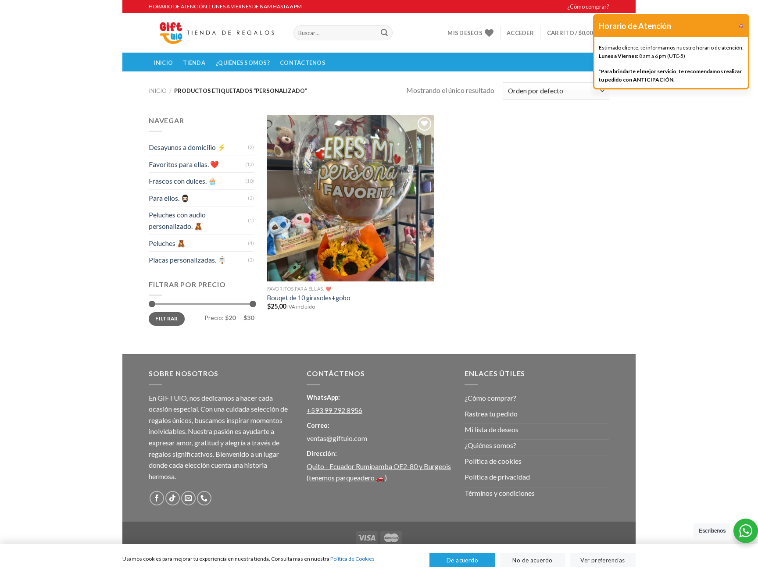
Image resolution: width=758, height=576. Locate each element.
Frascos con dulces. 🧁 (183, 181)
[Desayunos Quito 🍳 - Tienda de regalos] (214, 33)
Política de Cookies (352, 558)
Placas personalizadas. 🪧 (187, 260)
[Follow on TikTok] (172, 498)
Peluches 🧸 (167, 243)
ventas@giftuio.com (337, 438)
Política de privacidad (497, 477)
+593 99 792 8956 (334, 410)
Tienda (194, 62)
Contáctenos (302, 62)
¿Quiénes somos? (242, 62)
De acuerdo (462, 560)
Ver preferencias (602, 560)
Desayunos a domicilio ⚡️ (187, 147)
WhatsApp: (323, 397)
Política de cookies (493, 461)
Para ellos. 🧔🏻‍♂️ (169, 198)
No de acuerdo (532, 560)
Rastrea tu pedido (491, 413)
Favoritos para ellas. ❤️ (184, 164)
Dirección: (322, 453)
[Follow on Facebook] (157, 498)
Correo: (318, 425)
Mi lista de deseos (491, 429)
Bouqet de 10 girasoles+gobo (308, 298)
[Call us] (204, 498)
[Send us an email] (188, 498)
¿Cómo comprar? (588, 6)
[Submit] (384, 32)
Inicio (163, 62)
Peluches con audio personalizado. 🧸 (177, 220)
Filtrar (166, 318)
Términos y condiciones (500, 493)
